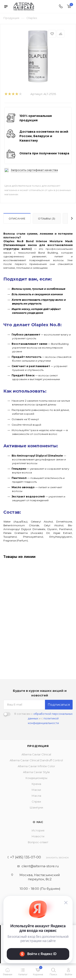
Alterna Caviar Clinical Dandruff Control (36, 760)
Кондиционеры (36, 778)
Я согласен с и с (43, 718)
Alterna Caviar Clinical (36, 754)
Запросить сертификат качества (34, 170)
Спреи (36, 801)
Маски (36, 789)
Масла (36, 795)
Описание (17, 218)
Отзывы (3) (46, 218)
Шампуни (36, 807)
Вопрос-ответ (38, 842)
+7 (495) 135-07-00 (25, 857)
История (38, 830)
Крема (36, 784)
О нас (38, 822)
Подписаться (59, 705)
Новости (38, 836)
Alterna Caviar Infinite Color (36, 766)
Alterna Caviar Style (36, 772)
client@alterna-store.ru (40, 866)
